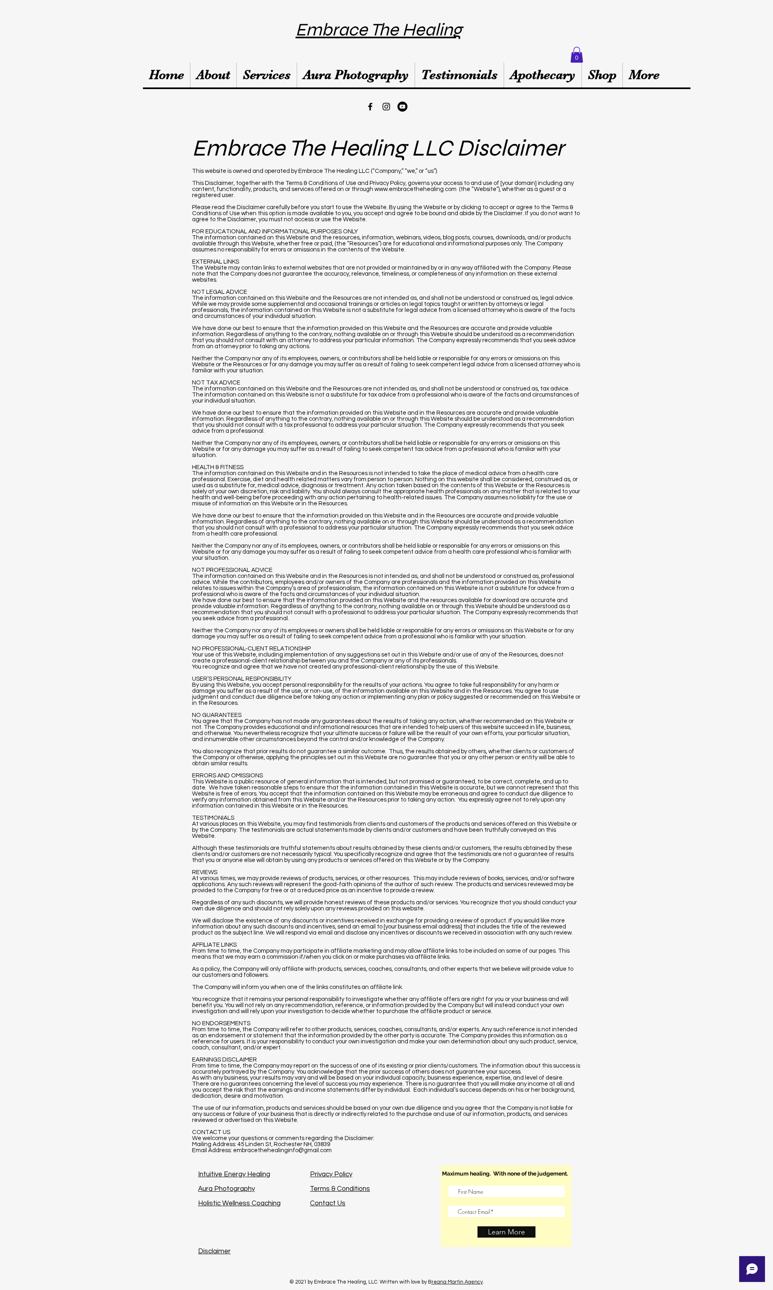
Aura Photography (226, 1188)
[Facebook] (370, 107)
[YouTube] (402, 107)
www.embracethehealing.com (415, 189)
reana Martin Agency (457, 1282)
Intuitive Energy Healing (234, 1174)
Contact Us (327, 1203)
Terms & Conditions (340, 1188)
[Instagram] (386, 107)
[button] (576, 54)
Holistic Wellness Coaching (239, 1203)
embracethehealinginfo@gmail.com (282, 1150)
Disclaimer (214, 1251)
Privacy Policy (331, 1174)
